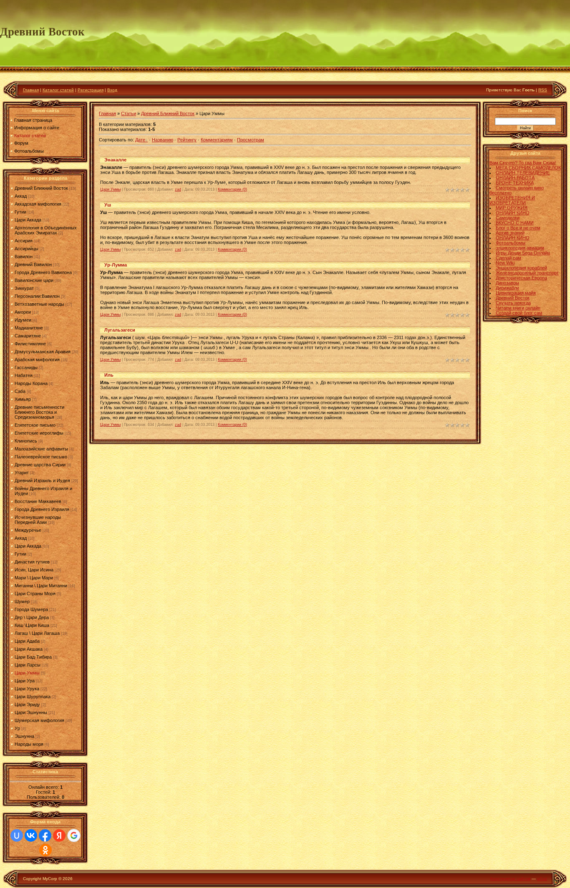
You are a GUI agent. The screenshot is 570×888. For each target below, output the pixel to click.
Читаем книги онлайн (518, 307)
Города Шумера (31, 609)
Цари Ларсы (27, 664)
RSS (542, 90)
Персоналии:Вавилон (37, 296)
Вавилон (24, 256)
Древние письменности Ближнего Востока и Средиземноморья (39, 412)
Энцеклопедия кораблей (521, 267)
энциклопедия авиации (520, 247)
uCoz (542, 878)
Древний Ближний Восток (41, 188)
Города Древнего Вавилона (43, 272)
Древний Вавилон (33, 264)
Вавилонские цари (34, 280)
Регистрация (90, 90)
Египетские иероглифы (39, 432)
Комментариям (217, 139)
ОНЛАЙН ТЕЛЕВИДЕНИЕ (523, 172)
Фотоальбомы (510, 242)
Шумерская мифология (39, 720)
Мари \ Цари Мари (34, 577)
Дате (140, 139)
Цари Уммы (27, 672)
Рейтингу (187, 139)
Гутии (20, 211)
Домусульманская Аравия (43, 351)
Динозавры (507, 282)
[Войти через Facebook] (45, 835)
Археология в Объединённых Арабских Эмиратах (46, 230)
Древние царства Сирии (40, 464)
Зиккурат (24, 288)
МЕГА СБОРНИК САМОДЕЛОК (528, 167)
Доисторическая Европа (521, 277)
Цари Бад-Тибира (33, 656)
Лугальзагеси (119, 329)
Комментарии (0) (232, 189)
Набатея (24, 375)
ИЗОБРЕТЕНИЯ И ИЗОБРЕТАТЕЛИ (512, 200)
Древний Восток (513, 297)
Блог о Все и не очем (518, 227)
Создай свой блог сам (519, 312)
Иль (108, 374)
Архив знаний (510, 232)
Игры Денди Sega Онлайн (523, 252)
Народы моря (29, 744)
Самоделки (508, 217)
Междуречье (28, 530)
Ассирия (24, 240)
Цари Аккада (28, 219)
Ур (17, 728)
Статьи (128, 113)
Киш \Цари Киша (32, 625)
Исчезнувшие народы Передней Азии (38, 520)
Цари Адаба (27, 641)
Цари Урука (27, 688)
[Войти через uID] (16, 835)
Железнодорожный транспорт (527, 272)
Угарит (22, 472)
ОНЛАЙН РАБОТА (515, 177)
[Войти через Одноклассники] (45, 850)
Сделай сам (508, 257)
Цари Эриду (27, 704)
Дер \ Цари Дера (32, 617)
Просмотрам (250, 139)
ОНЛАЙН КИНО (513, 212)
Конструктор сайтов (510, 878)
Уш (107, 204)
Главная (31, 90)
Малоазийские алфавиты (41, 448)
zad (178, 189)
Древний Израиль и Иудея (42, 480)
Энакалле (115, 159)
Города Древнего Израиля (42, 509)
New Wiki (505, 262)
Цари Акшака (29, 649)
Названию (162, 139)
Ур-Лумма (115, 264)
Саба (20, 391)
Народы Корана (31, 383)
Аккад (21, 196)
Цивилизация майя (516, 292)
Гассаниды (26, 367)
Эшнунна (24, 736)
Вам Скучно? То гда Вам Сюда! (522, 162)
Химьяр (23, 399)
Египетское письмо (35, 425)
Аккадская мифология (38, 203)
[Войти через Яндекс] (59, 835)
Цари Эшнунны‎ (31, 712)
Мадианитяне (29, 327)
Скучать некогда (513, 302)
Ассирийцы (26, 248)
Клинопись (26, 440)
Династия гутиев (32, 561)
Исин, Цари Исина (34, 569)
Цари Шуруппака (32, 696)
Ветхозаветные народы (39, 304)
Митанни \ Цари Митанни (41, 585)
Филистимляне (30, 343)
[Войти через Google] (74, 835)
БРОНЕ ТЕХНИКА (515, 182)
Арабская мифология (37, 359)
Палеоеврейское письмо (41, 456)
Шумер (22, 601)
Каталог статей (58, 90)
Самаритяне (28, 335)
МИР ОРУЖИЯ (511, 207)
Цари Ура (25, 680)
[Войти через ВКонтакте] (31, 835)
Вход (112, 90)
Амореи (23, 311)
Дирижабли (507, 287)
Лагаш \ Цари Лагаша (37, 633)
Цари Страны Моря (35, 593)
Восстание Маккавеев (38, 501)
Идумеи (23, 319)
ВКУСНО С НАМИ (515, 222)
